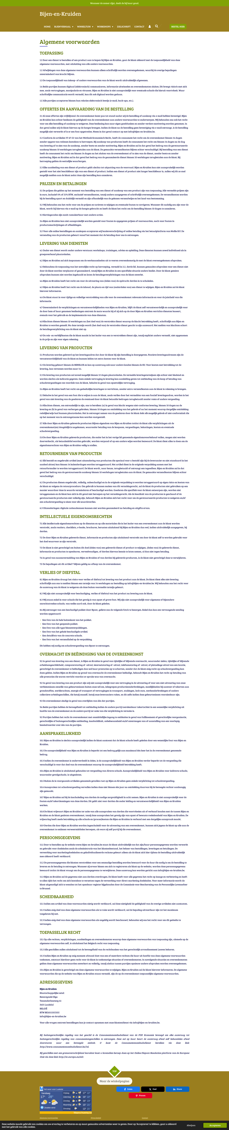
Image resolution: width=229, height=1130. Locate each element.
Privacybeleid (96, 1118)
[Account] (149, 26)
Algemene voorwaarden (49, 1118)
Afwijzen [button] (191, 1125)
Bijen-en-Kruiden (60, 13)
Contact (145, 1118)
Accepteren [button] (215, 1125)
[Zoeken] (156, 26)
